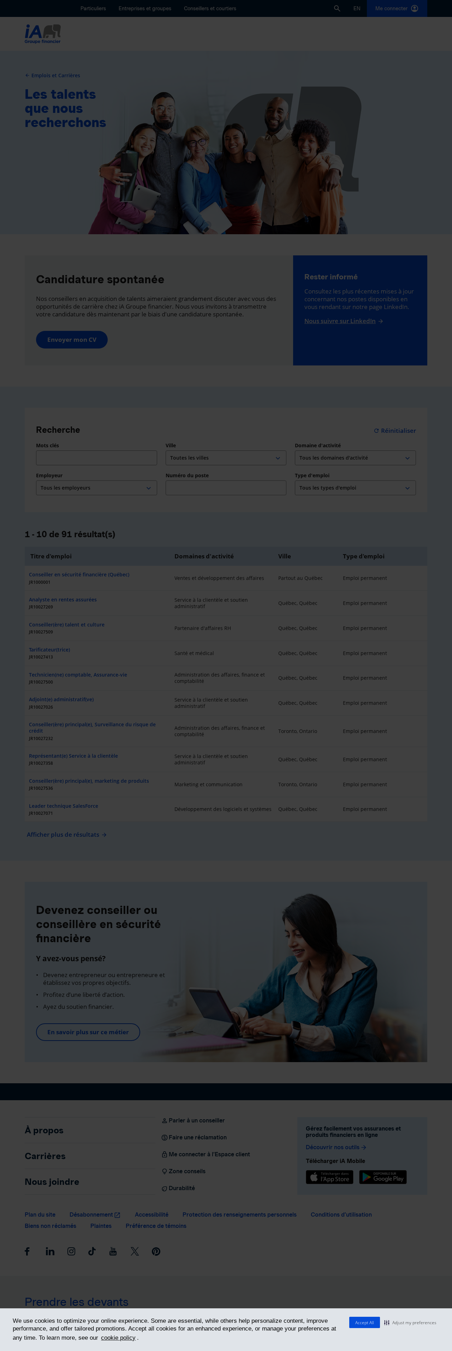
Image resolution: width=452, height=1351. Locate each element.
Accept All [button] (364, 1323)
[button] (410, 1322)
